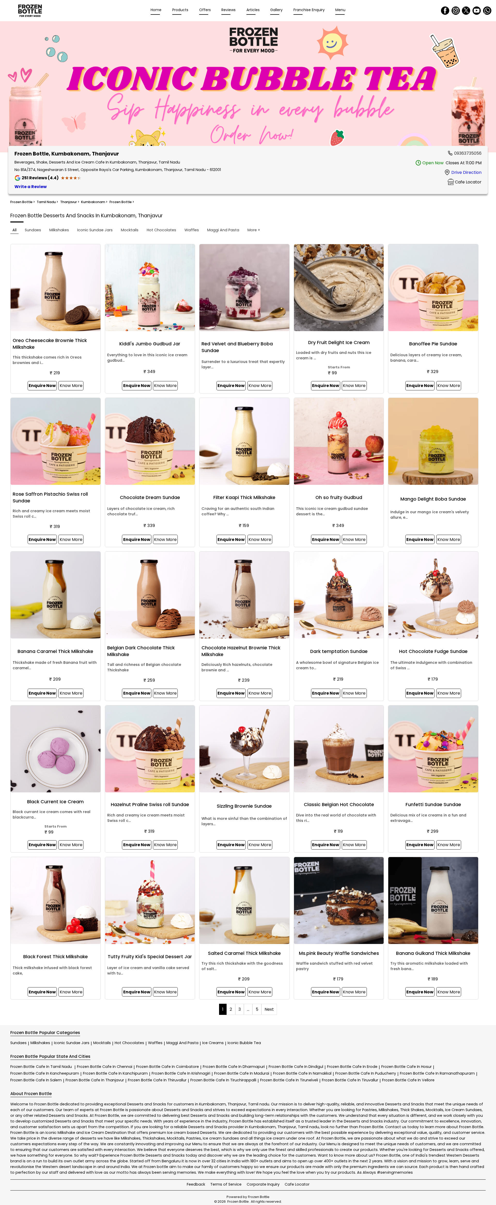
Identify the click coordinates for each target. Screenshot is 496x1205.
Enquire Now (42, 386)
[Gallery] (248, 87)
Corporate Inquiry (263, 1184)
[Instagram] (455, 10)
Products (180, 9)
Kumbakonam (212, 1104)
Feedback (196, 1184)
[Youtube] (476, 10)
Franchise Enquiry (309, 9)
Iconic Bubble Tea (244, 1042)
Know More (71, 386)
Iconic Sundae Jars (71, 1042)
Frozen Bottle (41, 1066)
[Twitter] (466, 10)
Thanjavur (237, 1104)
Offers (205, 9)
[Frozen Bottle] (30, 10)
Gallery (276, 9)
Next (269, 1009)
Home (156, 9)
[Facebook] (445, 10)
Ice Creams (213, 1042)
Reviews (228, 9)
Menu (340, 9)
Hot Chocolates (129, 1042)
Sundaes (18, 1042)
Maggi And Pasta (182, 1042)
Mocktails (102, 1042)
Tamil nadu (258, 1104)
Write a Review (30, 187)
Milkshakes (40, 1042)
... (248, 1009)
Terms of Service (226, 1184)
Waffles (155, 1042)
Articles (253, 9)
